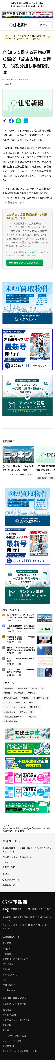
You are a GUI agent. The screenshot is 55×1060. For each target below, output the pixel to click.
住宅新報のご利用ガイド (14, 1004)
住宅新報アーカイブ (12, 879)
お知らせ (6, 948)
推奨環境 (6, 1009)
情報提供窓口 (8, 1045)
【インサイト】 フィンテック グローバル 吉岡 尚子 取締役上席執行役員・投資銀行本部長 (18, 471)
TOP (4, 826)
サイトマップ (8, 990)
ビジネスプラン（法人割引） (16, 1019)
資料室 (5, 1030)
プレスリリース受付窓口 (14, 1035)
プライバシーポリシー (13, 964)
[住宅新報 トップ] (18, 25)
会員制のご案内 (9, 1014)
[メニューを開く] (4, 25)
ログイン (45, 25)
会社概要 (6, 943)
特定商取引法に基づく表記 (15, 958)
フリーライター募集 (12, 1040)
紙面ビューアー (9, 884)
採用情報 (6, 953)
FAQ (4, 979)
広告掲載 (6, 1025)
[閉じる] (49, 37)
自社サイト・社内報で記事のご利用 (19, 1051)
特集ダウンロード (11, 867)
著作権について (9, 974)
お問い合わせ (8, 984)
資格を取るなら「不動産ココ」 (17, 856)
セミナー (6, 861)
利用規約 (33, 252)
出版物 (5, 874)
